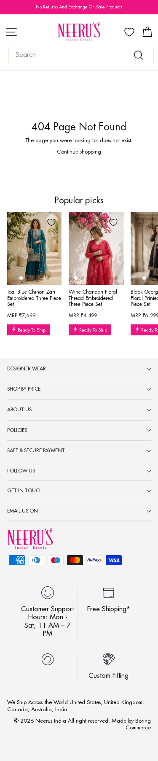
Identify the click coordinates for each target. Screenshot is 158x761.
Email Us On (22, 510)
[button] (21, 278)
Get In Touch (25, 490)
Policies (17, 430)
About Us (19, 409)
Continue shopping (79, 151)
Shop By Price (23, 388)
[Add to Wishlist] (51, 222)
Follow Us (21, 470)
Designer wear (26, 368)
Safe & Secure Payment (36, 450)
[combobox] (81, 55)
